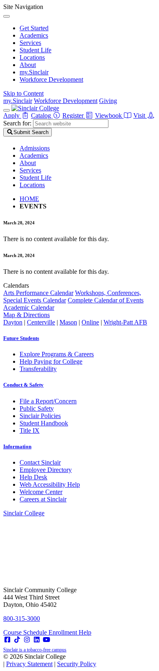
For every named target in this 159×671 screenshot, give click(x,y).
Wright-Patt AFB (125, 322)
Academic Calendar (28, 307)
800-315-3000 (21, 618)
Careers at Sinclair (43, 499)
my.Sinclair (34, 72)
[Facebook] (7, 639)
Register (73, 115)
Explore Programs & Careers (57, 354)
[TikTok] (17, 639)
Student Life (35, 50)
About (28, 64)
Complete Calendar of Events (106, 300)
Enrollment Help (70, 632)
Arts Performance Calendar (38, 292)
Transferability (38, 368)
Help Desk (33, 477)
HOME (29, 198)
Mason (68, 322)
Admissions (35, 148)
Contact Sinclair (40, 462)
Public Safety (37, 408)
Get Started (34, 28)
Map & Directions (26, 314)
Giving (108, 100)
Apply (12, 115)
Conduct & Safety (23, 385)
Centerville (41, 322)
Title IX (30, 430)
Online (90, 322)
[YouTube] (46, 639)
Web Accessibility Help (50, 484)
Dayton (12, 322)
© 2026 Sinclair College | (49, 660)
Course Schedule (26, 632)
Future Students (21, 338)
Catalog (42, 115)
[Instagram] (27, 639)
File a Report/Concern (48, 401)
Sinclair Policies (40, 415)
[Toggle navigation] (6, 110)
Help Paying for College (51, 361)
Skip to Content (23, 93)
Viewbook (109, 115)
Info (17, 446)
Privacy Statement (29, 663)
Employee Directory (46, 469)
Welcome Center (41, 491)
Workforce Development (51, 79)
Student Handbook (44, 423)
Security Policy (76, 663)
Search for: (17, 123)
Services (30, 42)
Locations (32, 57)
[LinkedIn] (37, 639)
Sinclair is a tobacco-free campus (34, 650)
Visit (140, 115)
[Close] (6, 16)
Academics (34, 35)
